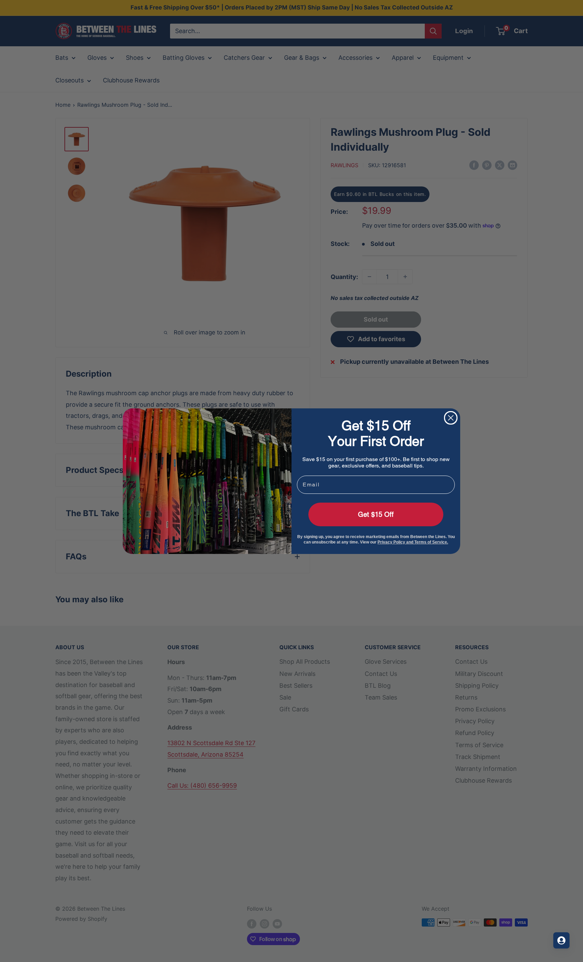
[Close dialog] (451, 418)
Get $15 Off (376, 514)
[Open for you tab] (561, 940)
